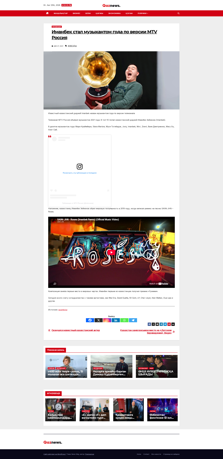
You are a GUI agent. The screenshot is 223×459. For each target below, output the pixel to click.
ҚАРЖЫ (99, 13)
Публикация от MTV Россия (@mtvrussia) (77, 203)
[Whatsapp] (124, 320)
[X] (99, 320)
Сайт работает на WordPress (55, 454)
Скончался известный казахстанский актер (76, 330)
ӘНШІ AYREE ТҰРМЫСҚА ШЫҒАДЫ (155, 373)
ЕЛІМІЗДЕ (51, 368)
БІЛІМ (88, 13)
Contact (146, 454)
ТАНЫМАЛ (119, 411)
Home (139, 454)
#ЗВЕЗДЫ (72, 46)
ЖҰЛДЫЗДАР (56, 26)
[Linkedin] (116, 320)
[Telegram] (133, 320)
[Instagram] (107, 320)
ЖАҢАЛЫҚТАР (61, 13)
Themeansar (89, 454)
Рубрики (142, 13)
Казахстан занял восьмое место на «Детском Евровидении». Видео (145, 331)
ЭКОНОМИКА (114, 13)
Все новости (156, 454)
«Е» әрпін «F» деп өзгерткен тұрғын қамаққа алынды (94, 417)
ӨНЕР (151, 368)
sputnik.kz (62, 310)
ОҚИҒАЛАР (85, 411)
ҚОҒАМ (129, 13)
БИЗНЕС (76, 13)
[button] (178, 13)
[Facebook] (90, 320)
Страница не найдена (171, 454)
